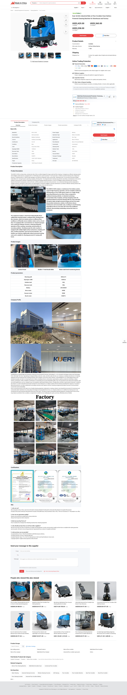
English (29, 686)
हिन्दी (83, 686)
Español (33, 686)
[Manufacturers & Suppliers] (19, 3)
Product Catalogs (31, 646)
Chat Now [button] (106, 35)
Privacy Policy (85, 689)
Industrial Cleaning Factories (28, 673)
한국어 (75, 686)
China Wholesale (57, 684)
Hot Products (27, 684)
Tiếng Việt (97, 686)
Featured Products (41, 649)
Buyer (82, 7)
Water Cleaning (15, 673)
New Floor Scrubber (90, 673)
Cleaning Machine (34, 10)
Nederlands (66, 686)
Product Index (89, 684)
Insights (100, 684)
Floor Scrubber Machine (77, 673)
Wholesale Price (65, 684)
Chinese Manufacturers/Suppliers (46, 684)
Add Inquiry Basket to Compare (40, 61)
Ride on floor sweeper (15, 652)
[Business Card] (114, 129)
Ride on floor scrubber (68, 649)
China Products (35, 684)
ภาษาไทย (87, 686)
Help (90, 7)
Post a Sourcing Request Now (51, 571)
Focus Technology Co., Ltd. (54, 689)
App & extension (98, 7)
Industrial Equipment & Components (22, 10)
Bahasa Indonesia (104, 686)
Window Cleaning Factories (44, 673)
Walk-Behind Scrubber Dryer (35, 666)
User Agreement (72, 689)
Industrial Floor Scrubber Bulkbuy (33, 676)
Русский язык (50, 686)
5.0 (98, 124)
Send (22, 571)
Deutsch (60, 686)
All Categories (16, 7)
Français (44, 686)
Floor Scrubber (42, 10)
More (12, 679)
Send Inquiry (83, 35)
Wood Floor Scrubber (103, 673)
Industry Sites (73, 684)
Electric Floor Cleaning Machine (19, 666)
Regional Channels (81, 684)
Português (39, 686)
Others (91, 652)
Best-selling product (15, 649)
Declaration (78, 689)
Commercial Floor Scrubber (51, 666)
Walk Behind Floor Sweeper (43, 652)
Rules (115, 7)
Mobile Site (95, 684)
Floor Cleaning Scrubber (17, 676)
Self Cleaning (56, 673)
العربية (71, 686)
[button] (85, 125)
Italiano (56, 686)
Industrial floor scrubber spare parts (71, 652)
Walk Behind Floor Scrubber (96, 649)
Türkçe (92, 686)
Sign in (114, 4)
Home (12, 10)
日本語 (79, 686)
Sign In (74, 115)
